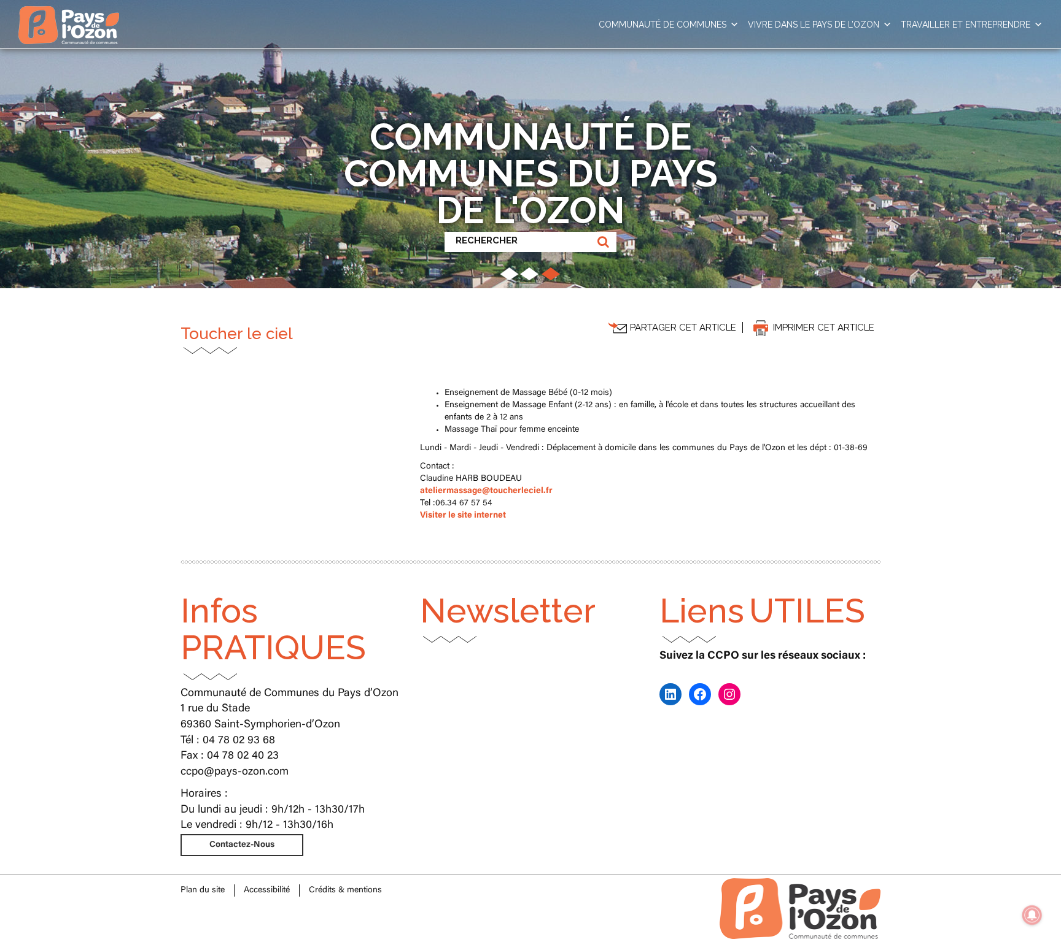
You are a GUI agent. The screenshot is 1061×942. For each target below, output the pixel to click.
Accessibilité (267, 890)
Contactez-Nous (241, 845)
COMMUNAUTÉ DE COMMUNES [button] (662, 24)
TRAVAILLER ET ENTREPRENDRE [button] (965, 24)
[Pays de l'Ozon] (68, 15)
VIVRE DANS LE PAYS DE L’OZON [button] (813, 24)
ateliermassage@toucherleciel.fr (486, 491)
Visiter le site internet (463, 515)
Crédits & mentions (345, 890)
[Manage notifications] (1032, 915)
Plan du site (203, 890)
